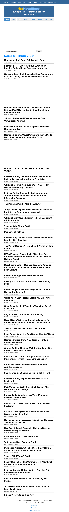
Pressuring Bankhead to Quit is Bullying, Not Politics (26, 479)
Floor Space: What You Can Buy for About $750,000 (29, 334)
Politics (26, 19)
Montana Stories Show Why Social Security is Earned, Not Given (26, 341)
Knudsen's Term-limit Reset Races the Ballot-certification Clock (26, 365)
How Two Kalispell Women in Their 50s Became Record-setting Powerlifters (27, 429)
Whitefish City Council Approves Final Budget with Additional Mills (28, 219)
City (51, 19)
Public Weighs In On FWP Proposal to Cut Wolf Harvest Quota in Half (27, 290)
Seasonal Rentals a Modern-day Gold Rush (25, 328)
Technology (43, 2)
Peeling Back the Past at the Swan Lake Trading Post (27, 282)
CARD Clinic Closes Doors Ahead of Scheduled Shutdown (27, 404)
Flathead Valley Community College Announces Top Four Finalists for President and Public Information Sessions (27, 195)
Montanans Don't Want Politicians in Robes (25, 60)
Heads (7, 19)
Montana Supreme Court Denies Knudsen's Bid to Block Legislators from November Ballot (28, 136)
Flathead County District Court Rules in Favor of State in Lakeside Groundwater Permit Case (27, 177)
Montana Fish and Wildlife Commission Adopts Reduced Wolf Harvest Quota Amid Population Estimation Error (27, 110)
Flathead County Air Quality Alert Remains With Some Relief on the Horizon (27, 471)
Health (29, 2)
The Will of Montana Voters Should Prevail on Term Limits (28, 247)
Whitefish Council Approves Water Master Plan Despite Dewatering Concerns (26, 186)
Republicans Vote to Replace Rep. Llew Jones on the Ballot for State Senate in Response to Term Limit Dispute (27, 267)
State (46, 19)
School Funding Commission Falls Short (24, 275)
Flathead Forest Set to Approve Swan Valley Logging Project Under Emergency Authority (25, 67)
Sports (35, 2)
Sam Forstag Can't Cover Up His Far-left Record (27, 372)
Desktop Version (52, 2)
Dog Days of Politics (14, 231)
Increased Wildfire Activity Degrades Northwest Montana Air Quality (27, 127)
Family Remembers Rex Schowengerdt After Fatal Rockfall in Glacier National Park (28, 463)
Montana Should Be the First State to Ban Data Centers (26, 169)
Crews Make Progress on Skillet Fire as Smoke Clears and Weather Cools (26, 412)
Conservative (21, 2)
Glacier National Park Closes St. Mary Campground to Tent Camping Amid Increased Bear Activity (28, 75)
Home (6, 2)
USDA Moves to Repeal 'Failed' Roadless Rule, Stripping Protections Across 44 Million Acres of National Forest (27, 256)
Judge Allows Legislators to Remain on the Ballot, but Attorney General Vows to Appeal (28, 210)
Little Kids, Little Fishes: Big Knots (21, 436)
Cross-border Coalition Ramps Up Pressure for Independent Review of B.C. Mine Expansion (26, 357)
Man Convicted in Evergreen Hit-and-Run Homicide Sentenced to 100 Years (28, 421)
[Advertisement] (29, 36)
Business (13, 2)
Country (40, 19)
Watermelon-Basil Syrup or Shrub (20, 442)
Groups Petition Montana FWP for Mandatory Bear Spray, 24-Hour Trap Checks (28, 349)
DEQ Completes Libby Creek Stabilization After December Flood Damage (26, 388)
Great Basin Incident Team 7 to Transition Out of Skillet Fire (27, 307)
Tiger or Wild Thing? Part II (17, 456)
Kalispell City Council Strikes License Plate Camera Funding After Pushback (29, 238)
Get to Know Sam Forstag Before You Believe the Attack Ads (27, 299)
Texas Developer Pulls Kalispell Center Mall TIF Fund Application (26, 487)
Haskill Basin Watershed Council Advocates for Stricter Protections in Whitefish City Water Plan (27, 321)
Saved (13, 19)
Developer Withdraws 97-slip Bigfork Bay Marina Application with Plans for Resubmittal (27, 449)
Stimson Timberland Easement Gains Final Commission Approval (24, 119)
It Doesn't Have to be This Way (19, 494)
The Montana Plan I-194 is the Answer (22, 203)
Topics (19, 19)
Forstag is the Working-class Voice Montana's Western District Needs (26, 396)
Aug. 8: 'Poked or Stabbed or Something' (24, 314)
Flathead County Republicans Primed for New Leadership (26, 379)
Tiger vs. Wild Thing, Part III (17, 226)
